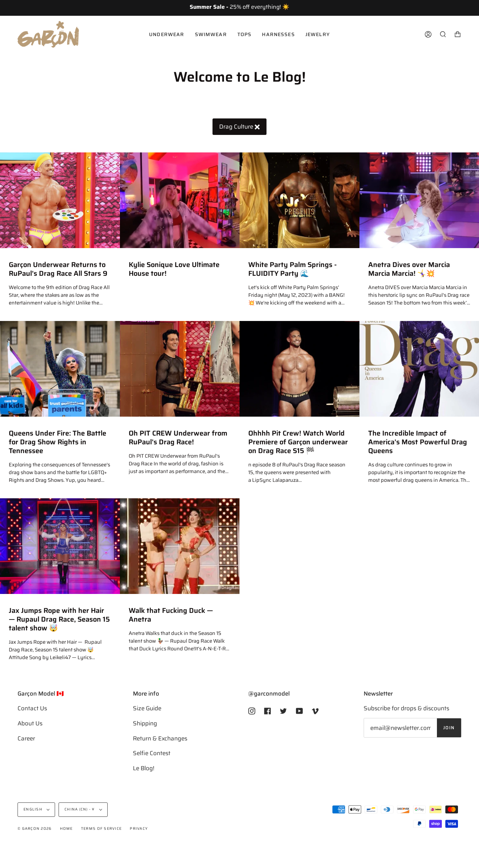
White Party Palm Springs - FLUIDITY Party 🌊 (292, 269)
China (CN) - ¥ (80, 809)
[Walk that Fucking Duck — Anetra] (180, 546)
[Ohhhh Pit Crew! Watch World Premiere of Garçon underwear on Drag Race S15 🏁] (299, 369)
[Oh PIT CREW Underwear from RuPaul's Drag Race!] (180, 369)
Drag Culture (237, 126)
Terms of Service (101, 829)
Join (449, 727)
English (33, 809)
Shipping (145, 723)
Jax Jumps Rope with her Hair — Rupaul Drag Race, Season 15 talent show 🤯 (59, 619)
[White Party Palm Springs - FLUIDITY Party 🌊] (299, 200)
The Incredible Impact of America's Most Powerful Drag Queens (417, 442)
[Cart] (457, 34)
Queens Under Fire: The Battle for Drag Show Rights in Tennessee (57, 442)
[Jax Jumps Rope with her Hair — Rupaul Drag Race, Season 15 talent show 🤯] (60, 546)
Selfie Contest (151, 753)
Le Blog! (143, 768)
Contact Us (32, 708)
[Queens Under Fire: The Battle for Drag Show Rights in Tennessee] (60, 369)
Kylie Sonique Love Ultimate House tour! (174, 269)
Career (26, 738)
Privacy (139, 829)
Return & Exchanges (160, 738)
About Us (30, 723)
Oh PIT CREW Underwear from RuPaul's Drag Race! (178, 437)
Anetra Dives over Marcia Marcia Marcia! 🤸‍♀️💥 (409, 269)
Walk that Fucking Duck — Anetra (171, 615)
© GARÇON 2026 (35, 829)
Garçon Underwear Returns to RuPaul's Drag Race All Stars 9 (58, 269)
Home (66, 829)
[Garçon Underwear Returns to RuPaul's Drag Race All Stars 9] (60, 200)
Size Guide (147, 708)
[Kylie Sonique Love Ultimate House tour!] (180, 200)
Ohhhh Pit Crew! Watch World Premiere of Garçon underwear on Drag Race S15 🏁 (298, 442)
